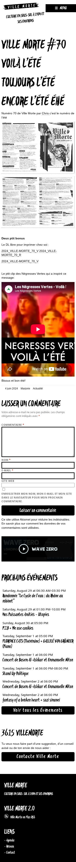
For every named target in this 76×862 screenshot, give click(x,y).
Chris (46, 113)
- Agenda (9, 840)
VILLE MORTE (15, 786)
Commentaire (12, 425)
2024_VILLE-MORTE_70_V (19, 251)
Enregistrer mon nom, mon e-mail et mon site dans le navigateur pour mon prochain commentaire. (36, 497)
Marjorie (25, 388)
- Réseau (9, 846)
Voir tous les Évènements (38, 710)
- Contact (9, 852)
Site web (7, 481)
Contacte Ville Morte (38, 756)
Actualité (38, 388)
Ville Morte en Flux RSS (21, 817)
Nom (6, 460)
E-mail (7, 470)
